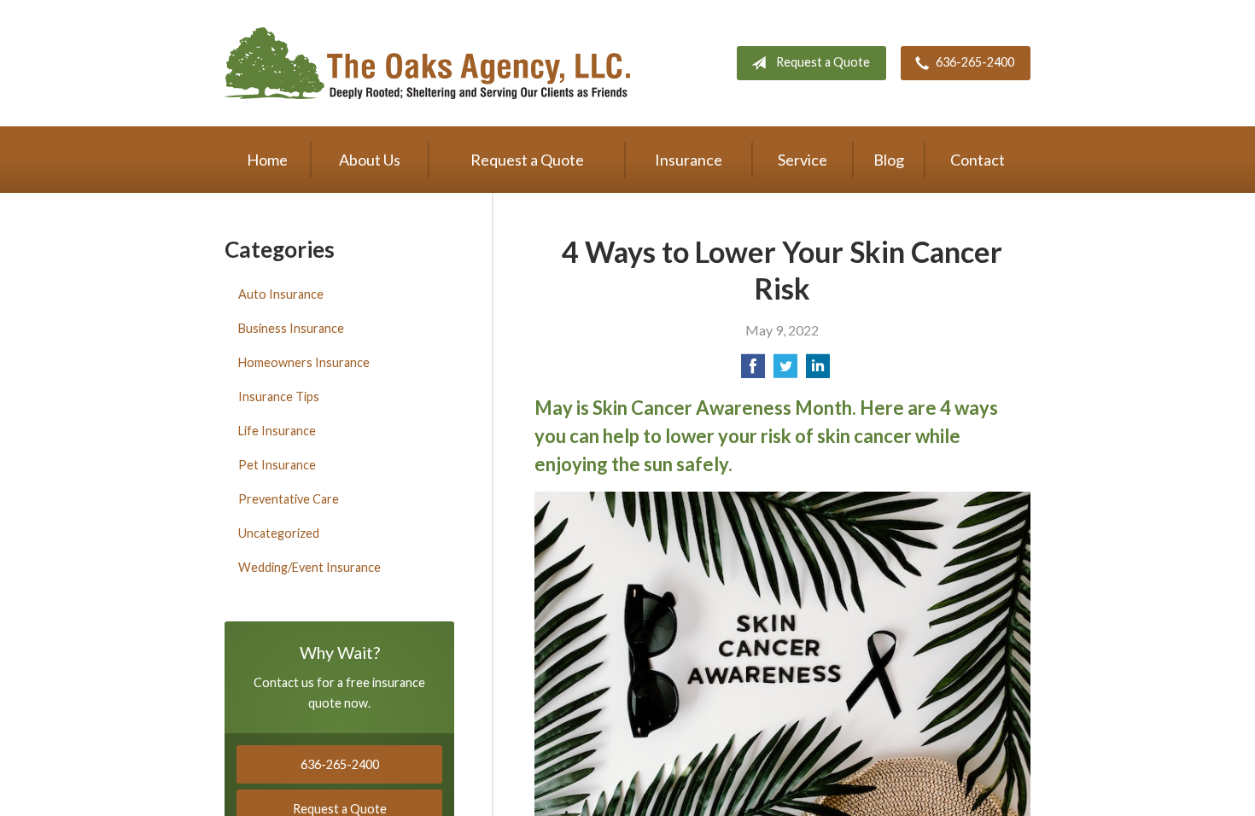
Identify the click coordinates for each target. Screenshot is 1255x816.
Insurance (688, 159)
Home (267, 159)
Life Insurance (277, 430)
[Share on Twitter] (785, 371)
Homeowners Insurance (304, 362)
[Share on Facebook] (753, 371)
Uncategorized (278, 533)
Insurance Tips (278, 396)
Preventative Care (288, 499)
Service (802, 159)
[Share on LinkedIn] (818, 371)
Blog (888, 159)
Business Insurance (291, 328)
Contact (977, 159)
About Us (369, 159)
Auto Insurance (281, 294)
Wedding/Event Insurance (309, 567)
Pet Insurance (277, 465)
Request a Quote (823, 62)
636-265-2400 (975, 62)
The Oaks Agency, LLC (427, 63)
